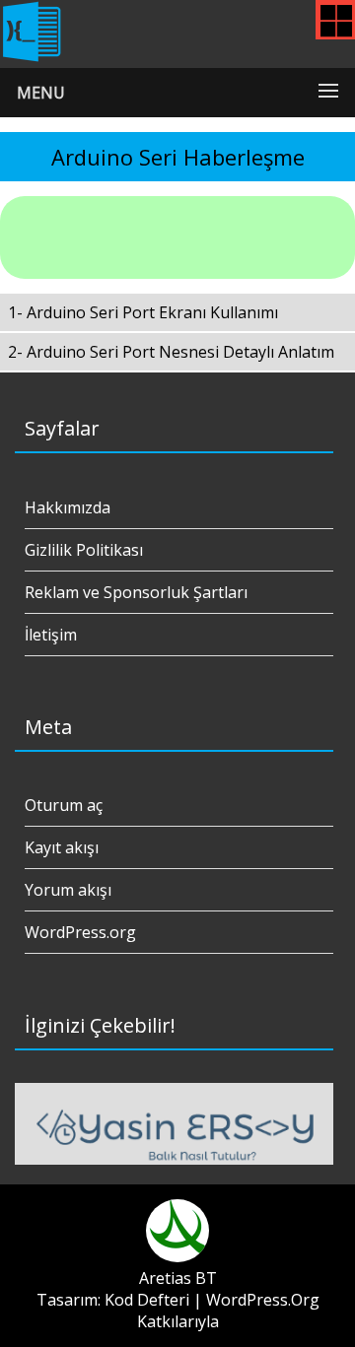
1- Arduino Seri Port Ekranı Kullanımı (143, 312)
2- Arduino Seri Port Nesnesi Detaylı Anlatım (171, 352)
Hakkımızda (67, 507)
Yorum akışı (68, 890)
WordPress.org (80, 932)
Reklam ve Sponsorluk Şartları (136, 592)
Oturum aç (64, 805)
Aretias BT (178, 1278)
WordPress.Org (263, 1300)
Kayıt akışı (62, 847)
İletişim (51, 634)
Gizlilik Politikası (84, 550)
